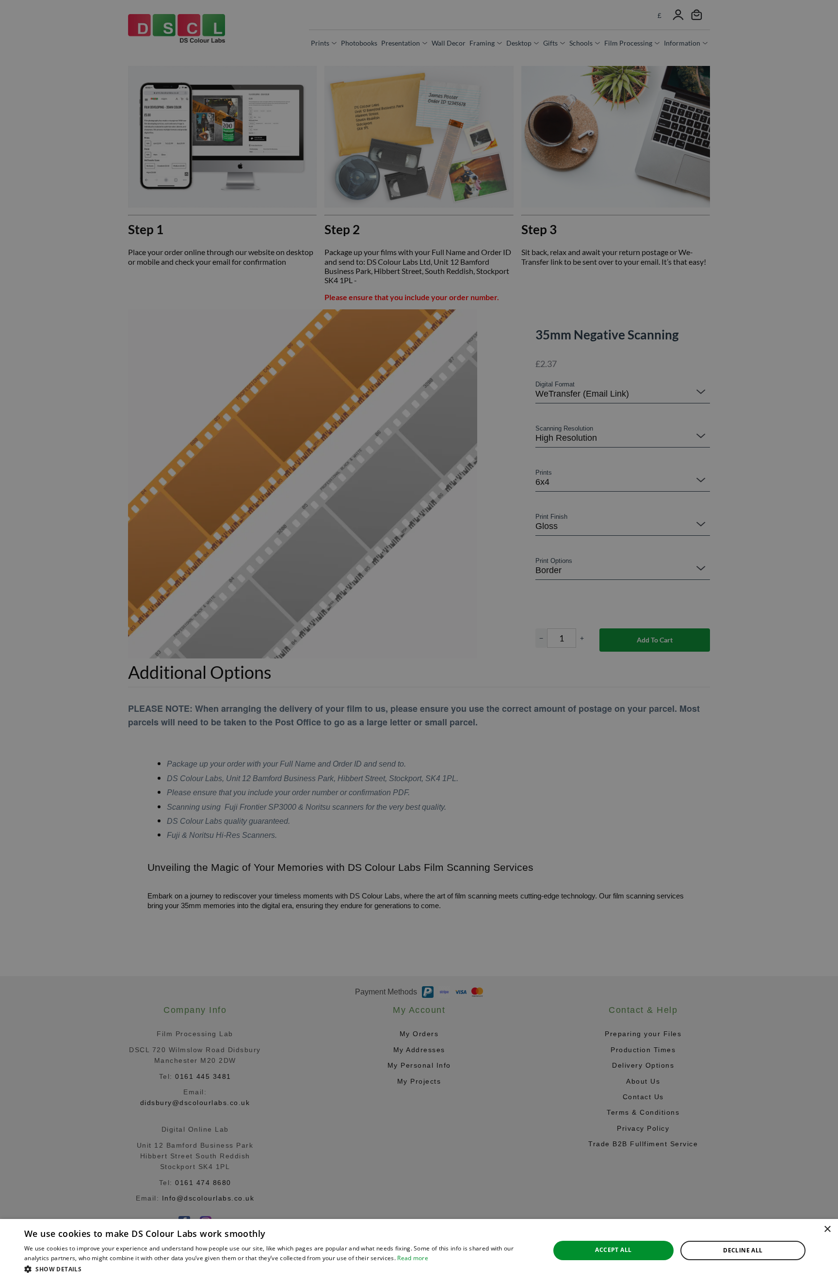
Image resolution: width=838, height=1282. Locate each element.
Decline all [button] (742, 1250)
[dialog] (419, 1250)
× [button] (827, 1229)
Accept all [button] (613, 1250)
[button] (279, 1269)
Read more (412, 1258)
